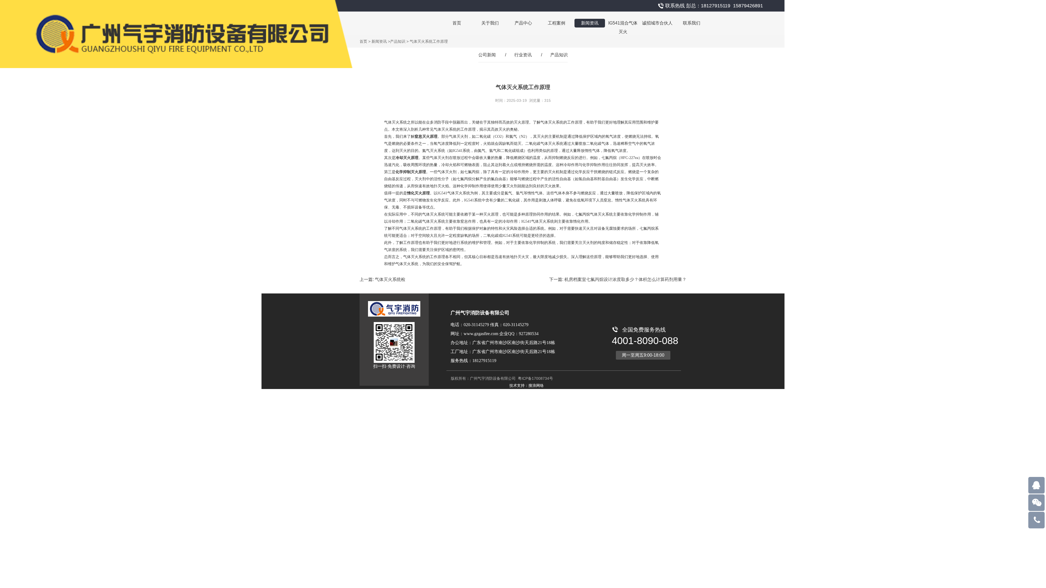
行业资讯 (523, 55)
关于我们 (490, 23)
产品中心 (523, 23)
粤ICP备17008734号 (535, 378)
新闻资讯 (589, 23)
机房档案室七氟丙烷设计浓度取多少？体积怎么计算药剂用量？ (625, 279)
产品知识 (397, 41)
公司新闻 (487, 55)
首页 (456, 23)
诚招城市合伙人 (657, 23)
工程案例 (556, 23)
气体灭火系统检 (390, 279)
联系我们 (691, 23)
